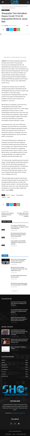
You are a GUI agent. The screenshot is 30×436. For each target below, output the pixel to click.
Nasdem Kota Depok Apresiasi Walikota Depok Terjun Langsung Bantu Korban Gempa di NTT (19, 319)
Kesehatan (7, 10)
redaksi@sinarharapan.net (18, 413)
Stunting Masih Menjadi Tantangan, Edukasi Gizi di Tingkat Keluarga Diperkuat (19, 311)
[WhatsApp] (18, 29)
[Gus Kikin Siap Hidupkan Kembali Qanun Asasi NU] (6, 277)
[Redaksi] (3, 25)
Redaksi (6, 25)
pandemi (4, 197)
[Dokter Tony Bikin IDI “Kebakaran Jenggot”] (6, 349)
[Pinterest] (15, 29)
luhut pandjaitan (19, 195)
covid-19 (7, 195)
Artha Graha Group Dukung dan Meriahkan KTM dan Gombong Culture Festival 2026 (18, 235)
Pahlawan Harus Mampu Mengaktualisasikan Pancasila (8, 214)
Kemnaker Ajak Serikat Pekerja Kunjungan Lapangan (22, 214)
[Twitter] (11, 29)
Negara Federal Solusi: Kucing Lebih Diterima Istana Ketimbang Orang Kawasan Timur (19, 341)
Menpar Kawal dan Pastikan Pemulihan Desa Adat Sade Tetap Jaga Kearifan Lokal (19, 269)
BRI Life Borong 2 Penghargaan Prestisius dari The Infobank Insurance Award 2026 (18, 261)
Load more (14, 291)
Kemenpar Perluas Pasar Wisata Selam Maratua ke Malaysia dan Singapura (18, 303)
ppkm (8, 197)
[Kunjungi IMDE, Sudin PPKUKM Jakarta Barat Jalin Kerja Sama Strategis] (6, 243)
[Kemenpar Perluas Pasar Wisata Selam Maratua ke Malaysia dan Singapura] (6, 304)
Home (3, 6)
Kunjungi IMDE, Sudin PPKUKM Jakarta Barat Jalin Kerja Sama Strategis (18, 242)
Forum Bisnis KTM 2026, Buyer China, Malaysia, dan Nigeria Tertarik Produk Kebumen (19, 227)
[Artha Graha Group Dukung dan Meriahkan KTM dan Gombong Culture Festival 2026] (6, 235)
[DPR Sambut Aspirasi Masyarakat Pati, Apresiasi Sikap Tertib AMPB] (6, 285)
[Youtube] (18, 423)
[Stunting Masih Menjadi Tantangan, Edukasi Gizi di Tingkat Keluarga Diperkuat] (6, 312)
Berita (6, 6)
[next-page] (5, 249)
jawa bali (13, 195)
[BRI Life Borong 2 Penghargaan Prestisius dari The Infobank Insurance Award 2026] (6, 261)
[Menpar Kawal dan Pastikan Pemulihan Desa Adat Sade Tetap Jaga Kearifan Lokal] (6, 269)
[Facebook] (7, 29)
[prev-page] (2, 249)
